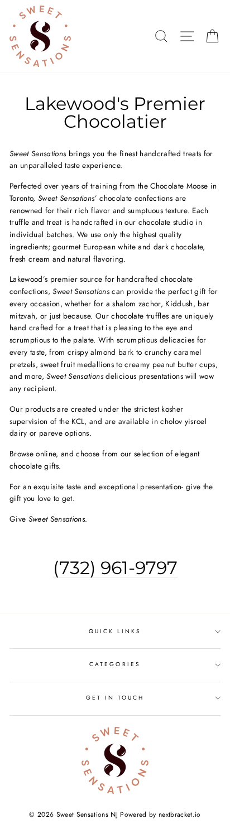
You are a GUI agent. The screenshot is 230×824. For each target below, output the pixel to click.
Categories (115, 664)
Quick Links (115, 631)
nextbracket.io (180, 814)
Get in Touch (115, 697)
